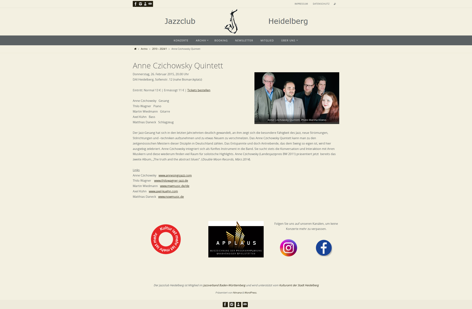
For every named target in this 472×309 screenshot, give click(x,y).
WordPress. (250, 292)
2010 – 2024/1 (159, 48)
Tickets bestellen (198, 90)
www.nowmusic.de (171, 197)
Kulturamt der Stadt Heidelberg (299, 285)
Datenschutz (321, 3)
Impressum (301, 3)
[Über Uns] (145, 4)
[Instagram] (140, 4)
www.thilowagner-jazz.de (171, 181)
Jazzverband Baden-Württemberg (224, 285)
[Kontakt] (150, 4)
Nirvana (237, 292)
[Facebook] (136, 4)
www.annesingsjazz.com (175, 175)
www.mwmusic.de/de (174, 186)
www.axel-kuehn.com (163, 191)
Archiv (144, 48)
